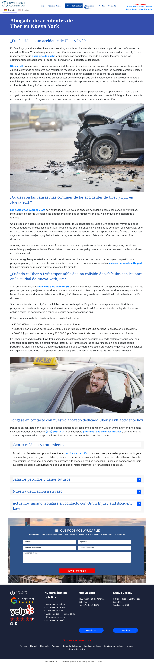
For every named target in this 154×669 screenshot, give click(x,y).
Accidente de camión (55, 607)
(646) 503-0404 (55, 431)
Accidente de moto (55, 610)
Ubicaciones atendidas (89, 7)
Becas (100, 661)
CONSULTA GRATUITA (139, 4)
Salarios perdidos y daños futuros (41, 479)
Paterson (55, 646)
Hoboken (130, 646)
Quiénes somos (54, 6)
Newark (33, 646)
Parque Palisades (77, 649)
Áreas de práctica (74, 6)
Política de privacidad (78, 661)
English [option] (25, 10)
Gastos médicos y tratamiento (38, 444)
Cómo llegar (91, 630)
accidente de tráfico (77, 453)
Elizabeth (44, 646)
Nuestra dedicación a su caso (37, 491)
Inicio (43, 6)
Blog (103, 6)
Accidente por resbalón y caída (60, 614)
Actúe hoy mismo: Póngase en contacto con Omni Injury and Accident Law (72, 506)
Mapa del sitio (91, 661)
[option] (23, 10)
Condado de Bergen (71, 646)
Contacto (112, 6)
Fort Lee (23, 646)
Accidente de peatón (55, 620)
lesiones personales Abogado (126, 263)
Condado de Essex (92, 646)
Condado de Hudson (113, 646)
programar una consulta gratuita (102, 431)
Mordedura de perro (55, 617)
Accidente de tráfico (55, 604)
